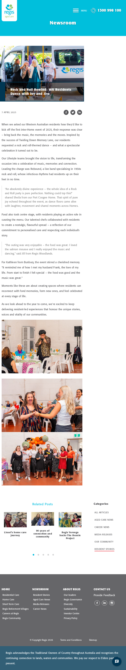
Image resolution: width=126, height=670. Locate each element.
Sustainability (70, 608)
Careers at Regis (10, 613)
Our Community (103, 541)
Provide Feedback (104, 595)
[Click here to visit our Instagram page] (112, 603)
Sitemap (93, 640)
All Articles (101, 512)
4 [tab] (48, 554)
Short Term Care (10, 604)
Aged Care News (103, 519)
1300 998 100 (109, 10)
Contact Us (102, 589)
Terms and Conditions (71, 640)
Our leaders (70, 595)
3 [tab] (43, 554)
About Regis (71, 589)
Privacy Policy (70, 618)
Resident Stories (104, 549)
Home (6, 589)
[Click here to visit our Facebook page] (97, 603)
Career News (101, 527)
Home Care (8, 599)
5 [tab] (53, 554)
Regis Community (11, 618)
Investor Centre (71, 613)
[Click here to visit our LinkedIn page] (104, 603)
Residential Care (10, 595)
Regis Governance (73, 599)
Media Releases (103, 534)
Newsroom (40, 589)
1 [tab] (33, 554)
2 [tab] (38, 554)
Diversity (68, 604)
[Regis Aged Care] (9, 10)
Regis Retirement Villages (15, 608)
